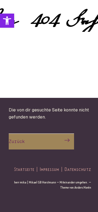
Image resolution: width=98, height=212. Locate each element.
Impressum (49, 169)
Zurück (17, 141)
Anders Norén (82, 187)
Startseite (24, 169)
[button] (7, 21)
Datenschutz (78, 169)
